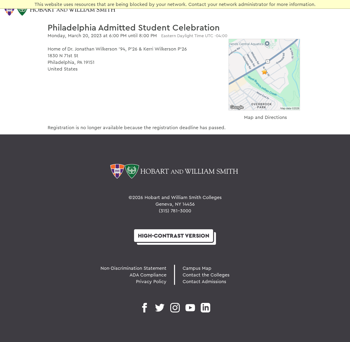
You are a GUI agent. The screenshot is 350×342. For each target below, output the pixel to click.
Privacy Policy (151, 281)
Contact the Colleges (206, 275)
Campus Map (197, 268)
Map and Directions (265, 117)
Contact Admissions (204, 281)
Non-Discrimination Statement (133, 268)
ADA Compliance (148, 275)
